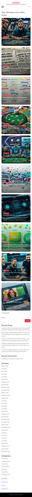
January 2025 (4, 416)
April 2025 (4, 408)
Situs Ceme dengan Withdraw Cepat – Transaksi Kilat (15, 302)
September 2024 (5, 427)
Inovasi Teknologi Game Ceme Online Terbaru (15, 215)
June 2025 (4, 403)
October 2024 (4, 424)
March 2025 (4, 411)
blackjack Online (5, 461)
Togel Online (4, 472)
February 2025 (5, 414)
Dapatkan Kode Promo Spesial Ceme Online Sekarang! (14, 185)
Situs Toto (4, 478)
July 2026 (3, 368)
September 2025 (5, 395)
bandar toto (4, 488)
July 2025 (3, 400)
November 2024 (5, 422)
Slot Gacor (4, 469)
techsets (16, 2)
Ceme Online (6, 36)
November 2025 (5, 390)
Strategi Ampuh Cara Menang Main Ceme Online (16, 38)
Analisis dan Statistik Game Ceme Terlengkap (15, 97)
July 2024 (3, 432)
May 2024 (4, 438)
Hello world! (19, 358)
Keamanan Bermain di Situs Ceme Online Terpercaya (13, 273)
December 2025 (5, 387)
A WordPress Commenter (7, 358)
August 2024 (4, 430)
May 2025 (4, 406)
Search (3, 317)
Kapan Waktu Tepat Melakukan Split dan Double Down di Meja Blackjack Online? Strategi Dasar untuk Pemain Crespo (15, 334)
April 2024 (4, 441)
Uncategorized (5, 474)
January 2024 (4, 449)
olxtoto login (4, 482)
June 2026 (4, 371)
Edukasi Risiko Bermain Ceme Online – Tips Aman (16, 68)
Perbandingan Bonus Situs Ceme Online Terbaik (15, 244)
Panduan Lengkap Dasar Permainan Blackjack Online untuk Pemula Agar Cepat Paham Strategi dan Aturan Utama (15, 345)
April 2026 (4, 376)
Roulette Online (5, 466)
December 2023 (5, 451)
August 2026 (4, 366)
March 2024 (4, 443)
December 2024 (5, 419)
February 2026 (5, 382)
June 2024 (4, 435)
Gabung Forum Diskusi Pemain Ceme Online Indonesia (14, 155)
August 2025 (4, 398)
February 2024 (5, 446)
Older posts (6, 313)
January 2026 (4, 384)
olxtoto (3, 485)
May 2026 (4, 374)
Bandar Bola (4, 458)
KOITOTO (20, 494)
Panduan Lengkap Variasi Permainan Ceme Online (14, 126)
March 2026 (4, 379)
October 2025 (4, 392)
